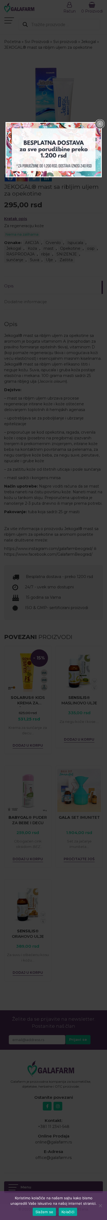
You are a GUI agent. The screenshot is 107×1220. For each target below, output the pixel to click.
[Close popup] (100, 124)
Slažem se (44, 1212)
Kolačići (67, 1212)
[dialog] (53, 149)
